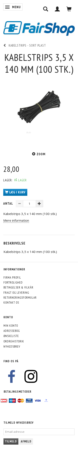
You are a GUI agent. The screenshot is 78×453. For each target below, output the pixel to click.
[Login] (57, 9)
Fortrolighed (13, 282)
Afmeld (26, 441)
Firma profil (12, 277)
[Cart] (69, 9)
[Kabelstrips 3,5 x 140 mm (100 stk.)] (39, 110)
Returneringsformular (20, 297)
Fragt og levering (16, 293)
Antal (8, 203)
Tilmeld (11, 441)
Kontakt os (11, 302)
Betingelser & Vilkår (18, 287)
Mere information (16, 220)
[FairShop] (39, 28)
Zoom (41, 154)
